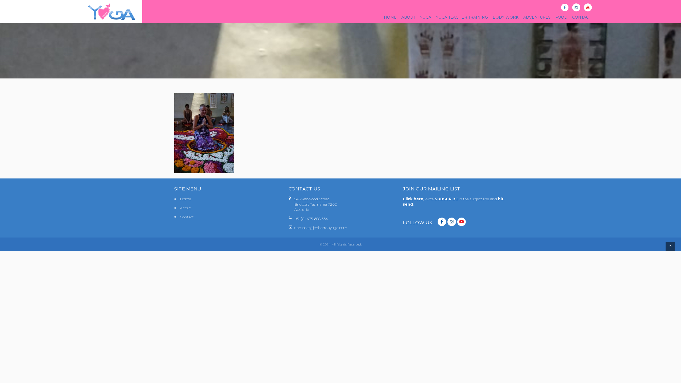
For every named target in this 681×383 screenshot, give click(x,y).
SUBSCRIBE (447, 199)
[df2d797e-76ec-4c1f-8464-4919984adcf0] (204, 132)
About (185, 208)
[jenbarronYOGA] (112, 11)
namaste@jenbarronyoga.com (320, 227)
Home (185, 199)
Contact (187, 217)
